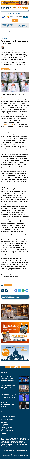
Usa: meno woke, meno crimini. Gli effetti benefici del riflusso (8, 387)
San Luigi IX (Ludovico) (22, 24)
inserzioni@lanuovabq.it (7, 430)
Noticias (11, 16)
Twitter (12, 124)
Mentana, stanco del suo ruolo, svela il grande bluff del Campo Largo (8, 395)
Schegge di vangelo (8, 24)
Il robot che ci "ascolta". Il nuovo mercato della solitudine (8, 404)
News (5, 16)
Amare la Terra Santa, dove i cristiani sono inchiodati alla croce (7, 378)
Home (11, 31)
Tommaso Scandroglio (11, 47)
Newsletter (19, 16)
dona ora (25, 16)
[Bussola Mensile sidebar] (15, 332)
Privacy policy (4, 450)
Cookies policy (12, 450)
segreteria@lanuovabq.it (7, 429)
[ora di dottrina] (15, 353)
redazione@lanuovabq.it (7, 427)
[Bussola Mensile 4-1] (15, 312)
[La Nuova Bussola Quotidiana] (15, 8)
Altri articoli (15, 367)
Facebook (4, 124)
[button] (15, 20)
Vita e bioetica (18, 31)
